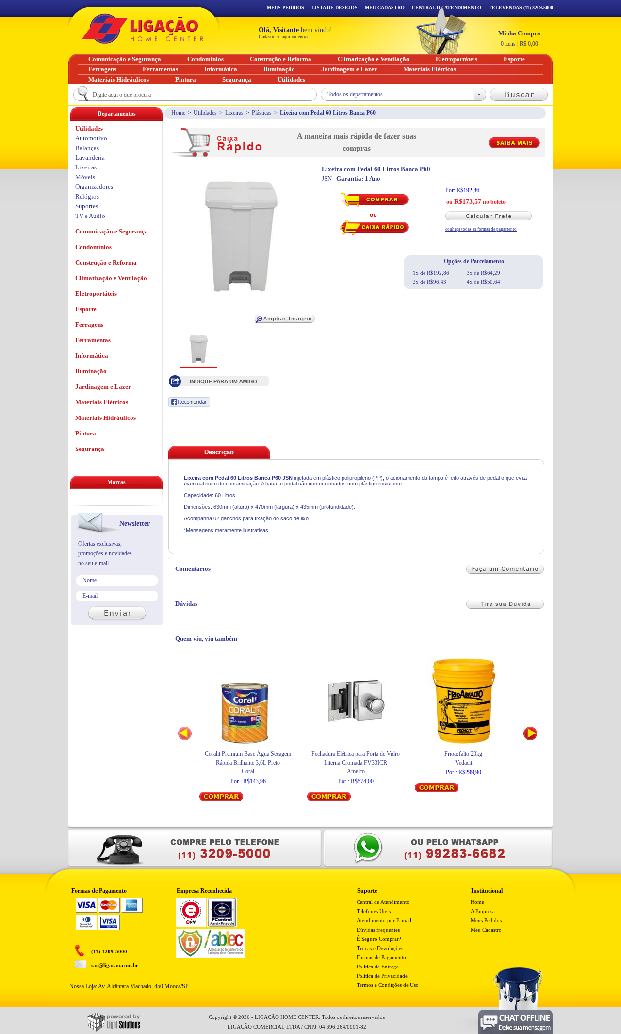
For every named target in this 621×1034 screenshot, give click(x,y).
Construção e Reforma (106, 262)
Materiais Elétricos (101, 402)
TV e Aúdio (90, 215)
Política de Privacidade (382, 976)
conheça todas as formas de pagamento (481, 229)
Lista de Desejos (334, 7)
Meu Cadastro (385, 7)
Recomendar (189, 402)
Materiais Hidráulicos (105, 417)
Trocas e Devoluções (380, 948)
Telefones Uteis (374, 911)
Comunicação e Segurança (111, 231)
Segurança (89, 448)
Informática (91, 355)
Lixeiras (234, 112)
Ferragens (89, 324)
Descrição (219, 452)
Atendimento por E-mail (384, 920)
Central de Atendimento (383, 902)
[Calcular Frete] (493, 215)
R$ (519, 38)
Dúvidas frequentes (378, 930)
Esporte (86, 309)
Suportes (86, 206)
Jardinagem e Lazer (103, 386)
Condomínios (93, 246)
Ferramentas (93, 340)
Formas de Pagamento (381, 957)
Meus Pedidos (285, 7)
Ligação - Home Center (142, 28)
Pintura (85, 433)
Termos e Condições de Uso (388, 985)
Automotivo (91, 138)
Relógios (87, 196)
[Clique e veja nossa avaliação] (191, 924)
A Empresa (483, 911)
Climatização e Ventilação (111, 278)
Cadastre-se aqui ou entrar (284, 36)
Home (178, 112)
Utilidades (205, 112)
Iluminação (91, 371)
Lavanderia (90, 157)
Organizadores (94, 186)
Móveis (85, 177)
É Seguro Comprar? (379, 939)
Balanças (87, 147)
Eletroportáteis (96, 293)
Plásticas (262, 112)
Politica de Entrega (378, 966)
